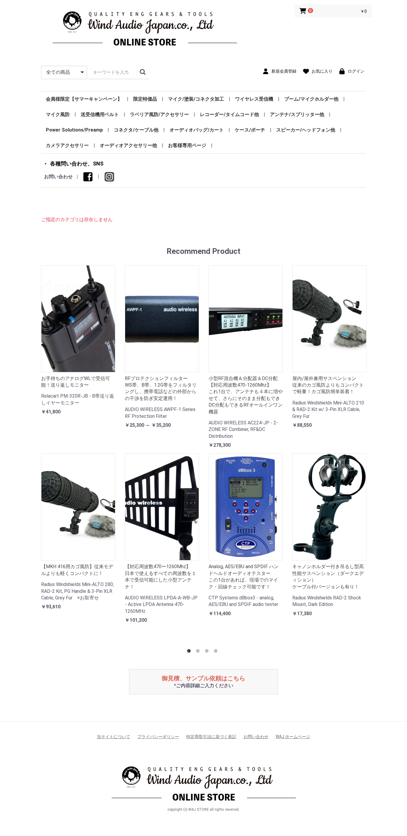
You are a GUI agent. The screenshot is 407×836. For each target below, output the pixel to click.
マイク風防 (58, 114)
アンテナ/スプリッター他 (297, 114)
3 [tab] (208, 652)
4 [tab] (217, 652)
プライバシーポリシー (158, 736)
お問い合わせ (58, 176)
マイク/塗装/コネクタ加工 (196, 99)
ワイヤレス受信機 (254, 99)
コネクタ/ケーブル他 (136, 130)
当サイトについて (113, 736)
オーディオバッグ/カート (197, 130)
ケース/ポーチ (250, 130)
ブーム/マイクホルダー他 (311, 99)
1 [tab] (190, 652)
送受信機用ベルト (100, 114)
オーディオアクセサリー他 (128, 145)
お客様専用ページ (187, 145)
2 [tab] (199, 652)
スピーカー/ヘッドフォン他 (305, 130)
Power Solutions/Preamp (74, 130)
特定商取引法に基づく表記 (211, 736)
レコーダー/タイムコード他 (229, 114)
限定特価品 (145, 99)
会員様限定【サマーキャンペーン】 (84, 99)
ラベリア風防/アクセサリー (159, 114)
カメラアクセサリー (67, 145)
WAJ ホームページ (293, 736)
